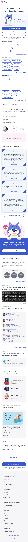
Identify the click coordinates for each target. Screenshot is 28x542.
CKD (17, 69)
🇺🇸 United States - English (14, 535)
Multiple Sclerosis (15, 66)
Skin (20, 79)
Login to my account (14, 34)
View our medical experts (20, 347)
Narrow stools (7, 48)
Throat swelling (18, 48)
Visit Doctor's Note (14, 250)
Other (13, 82)
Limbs (13, 79)
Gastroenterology (7, 97)
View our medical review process (19, 345)
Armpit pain (6, 51)
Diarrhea (22, 45)
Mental (5, 79)
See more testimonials (15, 215)
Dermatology (15, 91)
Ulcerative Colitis (7, 69)
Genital (5, 82)
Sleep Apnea (17, 63)
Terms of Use (16, 38)
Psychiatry (6, 91)
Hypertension (6, 63)
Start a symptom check (14, 28)
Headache (6, 45)
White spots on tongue (18, 51)
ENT (14, 94)
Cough (14, 45)
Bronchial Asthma (16, 60)
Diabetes (5, 60)
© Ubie (14, 538)
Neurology (6, 94)
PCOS (5, 66)
